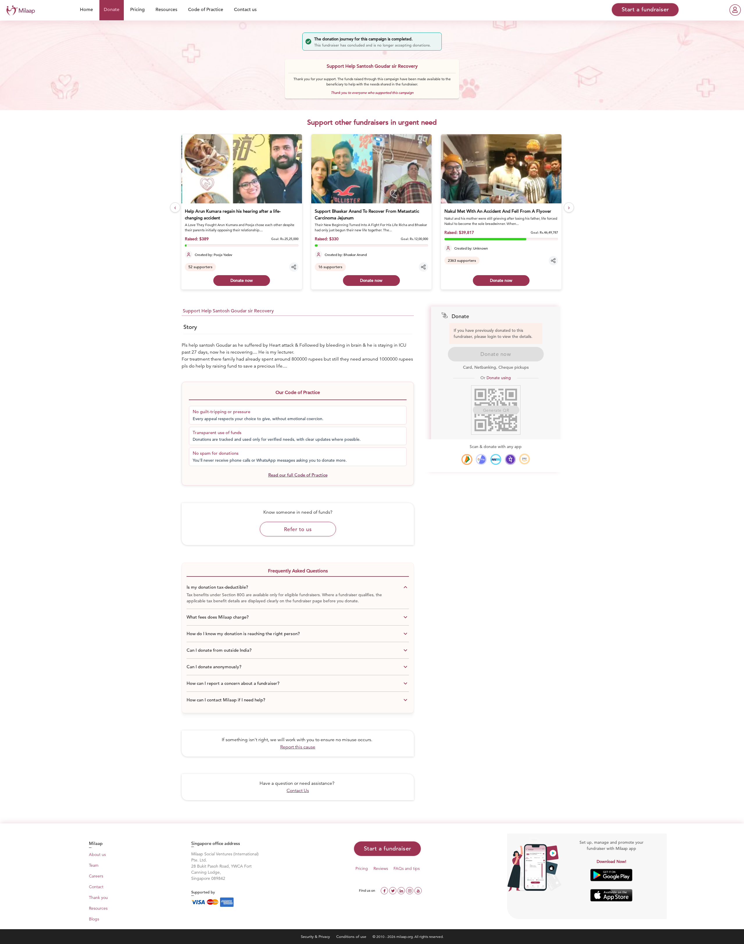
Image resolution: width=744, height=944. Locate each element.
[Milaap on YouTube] (418, 890)
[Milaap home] (19, 9)
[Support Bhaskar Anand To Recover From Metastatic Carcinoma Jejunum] (371, 168)
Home (86, 9)
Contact (96, 886)
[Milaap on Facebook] (385, 890)
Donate (111, 9)
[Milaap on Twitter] (393, 890)
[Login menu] (735, 10)
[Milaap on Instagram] (410, 890)
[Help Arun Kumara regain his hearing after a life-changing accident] (241, 168)
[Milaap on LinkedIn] (402, 890)
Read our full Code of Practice (298, 475)
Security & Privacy (316, 936)
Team (94, 865)
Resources (166, 9)
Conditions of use (351, 936)
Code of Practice (205, 9)
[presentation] (175, 208)
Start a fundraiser (387, 848)
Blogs (94, 919)
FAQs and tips (407, 868)
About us (97, 854)
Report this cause (297, 747)
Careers (96, 876)
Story (190, 327)
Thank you (98, 897)
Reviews (380, 868)
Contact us (245, 9)
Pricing (137, 9)
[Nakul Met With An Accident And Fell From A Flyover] (501, 168)
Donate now (241, 280)
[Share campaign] (293, 267)
